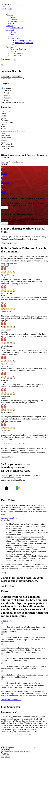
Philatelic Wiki (15, 55)
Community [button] (10, 30)
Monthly (4, 586)
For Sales (7, 91)
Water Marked (6, 144)
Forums (13, 36)
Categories (5, 120)
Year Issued (5, 135)
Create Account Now (9, 243)
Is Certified (5, 148)
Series (3, 142)
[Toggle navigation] (2, 64)
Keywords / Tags (7, 146)
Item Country (6, 112)
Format (3, 118)
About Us (14, 17)
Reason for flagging (8, 732)
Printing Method (7, 122)
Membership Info (16, 21)
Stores (12, 45)
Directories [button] (14, 38)
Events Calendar (16, 28)
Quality (4, 116)
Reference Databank (18, 49)
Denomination (6, 131)
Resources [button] (10, 47)
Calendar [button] (9, 26)
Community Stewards (23, 41)
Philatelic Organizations (24, 43)
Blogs (12, 34)
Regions (4, 124)
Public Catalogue (16, 53)
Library (13, 51)
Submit (4, 164)
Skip (7, 756)
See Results (6, 76)
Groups (13, 32)
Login (10, 9)
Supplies (7, 93)
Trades (6, 100)
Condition (4, 140)
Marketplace (10, 23)
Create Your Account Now (11, 700)
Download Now (7, 457)
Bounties (7, 95)
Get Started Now (7, 621)
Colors (3, 114)
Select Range (6, 138)
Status (3, 126)
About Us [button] (10, 15)
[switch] (12, 137)
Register (4, 9)
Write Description (7, 747)
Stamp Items (8, 88)
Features (13, 19)
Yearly (12, 586)
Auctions (7, 98)
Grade (3, 133)
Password (5, 162)
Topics (3, 129)
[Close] (2, 66)
